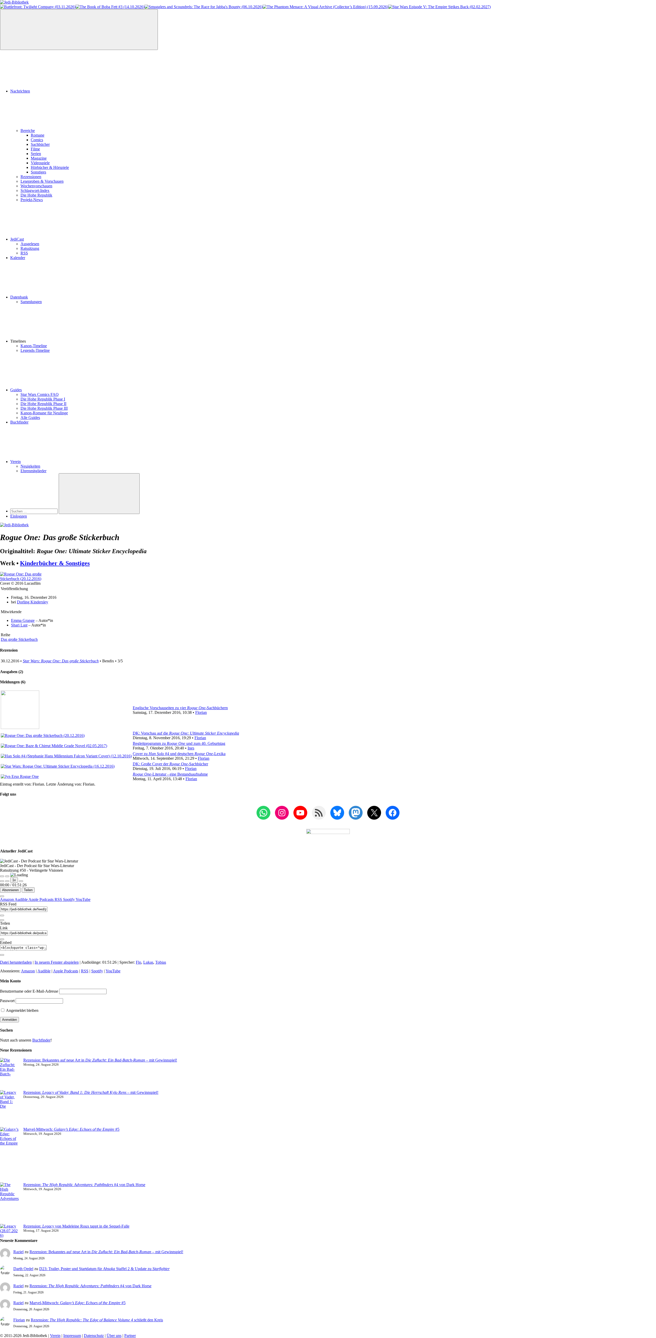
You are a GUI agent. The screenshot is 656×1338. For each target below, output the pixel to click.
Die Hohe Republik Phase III (44, 408)
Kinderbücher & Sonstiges (55, 563)
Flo (138, 962)
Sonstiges (38, 172)
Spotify (69, 899)
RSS (24, 253)
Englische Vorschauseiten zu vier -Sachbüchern (180, 708)
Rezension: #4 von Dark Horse (84, 1184)
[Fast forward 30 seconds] (21, 881)
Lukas (148, 962)
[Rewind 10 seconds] (7, 881)
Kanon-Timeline (33, 346)
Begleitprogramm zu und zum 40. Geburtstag (179, 743)
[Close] (2, 896)
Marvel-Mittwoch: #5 (71, 1129)
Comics (37, 140)
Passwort (7, 1001)
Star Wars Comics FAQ (39, 394)
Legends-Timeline (35, 350)
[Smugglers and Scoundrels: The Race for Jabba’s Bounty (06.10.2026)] (204, 7)
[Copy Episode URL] (2, 939)
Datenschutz (94, 1335)
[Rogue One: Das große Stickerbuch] (29, 579)
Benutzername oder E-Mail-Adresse (29, 991)
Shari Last (19, 625)
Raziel (18, 1252)
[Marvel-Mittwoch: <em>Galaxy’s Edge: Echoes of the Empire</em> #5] (9, 1154)
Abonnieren (10, 890)
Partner (130, 1335)
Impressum (72, 1335)
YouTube (83, 899)
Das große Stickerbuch (19, 639)
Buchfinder (19, 422)
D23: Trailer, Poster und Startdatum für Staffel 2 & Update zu (104, 1269)
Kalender (17, 257)
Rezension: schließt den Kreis (97, 1320)
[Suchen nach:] (34, 511)
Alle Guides (30, 417)
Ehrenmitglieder (33, 471)
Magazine (39, 158)
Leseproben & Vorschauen (42, 181)
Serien (36, 153)
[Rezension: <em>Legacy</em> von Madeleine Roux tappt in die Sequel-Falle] (9, 1231)
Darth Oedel (23, 1269)
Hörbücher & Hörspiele (50, 167)
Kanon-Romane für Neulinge (44, 413)
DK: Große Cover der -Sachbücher (170, 764)
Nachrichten (20, 91)
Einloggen (18, 516)
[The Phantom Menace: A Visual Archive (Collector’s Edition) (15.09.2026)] (325, 7)
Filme (35, 149)
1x (14, 880)
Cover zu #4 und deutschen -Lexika (179, 754)
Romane (37, 135)
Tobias (160, 962)
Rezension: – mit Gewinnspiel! (90, 1092)
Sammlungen (31, 302)
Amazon (7, 899)
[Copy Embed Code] (2, 955)
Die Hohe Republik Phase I (42, 399)
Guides (16, 390)
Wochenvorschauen (36, 186)
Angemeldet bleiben (21, 1010)
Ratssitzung (29, 248)
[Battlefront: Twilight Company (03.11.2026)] (38, 7)
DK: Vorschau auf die (186, 733)
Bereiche (27, 130)
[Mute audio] (2, 881)
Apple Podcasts (41, 899)
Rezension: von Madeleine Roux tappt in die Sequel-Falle (76, 1226)
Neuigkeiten (30, 466)
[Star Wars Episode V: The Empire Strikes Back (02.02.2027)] (439, 7)
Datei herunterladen (16, 962)
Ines (191, 748)
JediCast (17, 239)
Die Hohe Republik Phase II (43, 404)
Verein (15, 461)
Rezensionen (30, 176)
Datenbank (19, 297)
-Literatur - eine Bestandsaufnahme (170, 774)
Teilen (28, 890)
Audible (21, 899)
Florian (201, 712)
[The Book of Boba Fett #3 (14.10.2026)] (110, 7)
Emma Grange (23, 620)
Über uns (114, 1335)
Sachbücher (40, 144)
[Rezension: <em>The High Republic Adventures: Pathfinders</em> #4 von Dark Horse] (9, 1203)
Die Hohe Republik (36, 195)
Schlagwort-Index (34, 190)
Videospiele (40, 163)
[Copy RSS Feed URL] (2, 915)
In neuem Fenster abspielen (57, 962)
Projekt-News (31, 200)
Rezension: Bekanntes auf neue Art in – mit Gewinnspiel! (100, 1060)
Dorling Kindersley (32, 602)
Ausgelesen (29, 244)
